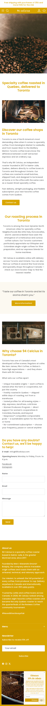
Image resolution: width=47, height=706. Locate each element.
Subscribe (23, 656)
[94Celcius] (23, 10)
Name (5, 473)
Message (6, 498)
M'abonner (35, 700)
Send (7, 522)
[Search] (8, 10)
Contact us (10, 202)
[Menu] (3, 10)
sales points (28, 587)
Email (4, 486)
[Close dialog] (44, 672)
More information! (23, 303)
